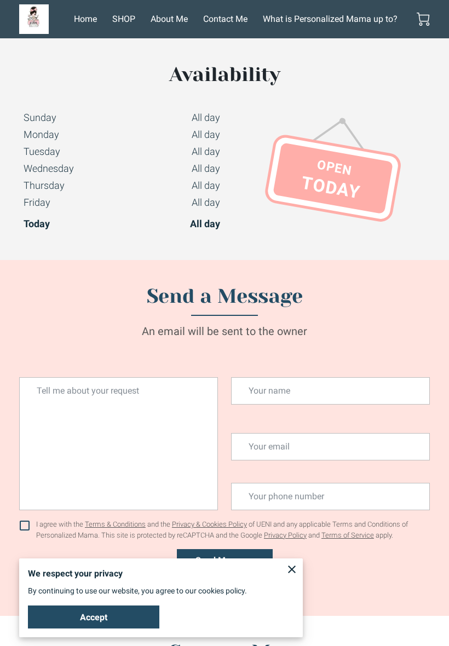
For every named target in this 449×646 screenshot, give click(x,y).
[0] (423, 19)
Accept (93, 617)
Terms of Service (347, 535)
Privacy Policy (285, 535)
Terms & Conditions (115, 524)
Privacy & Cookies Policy (209, 524)
